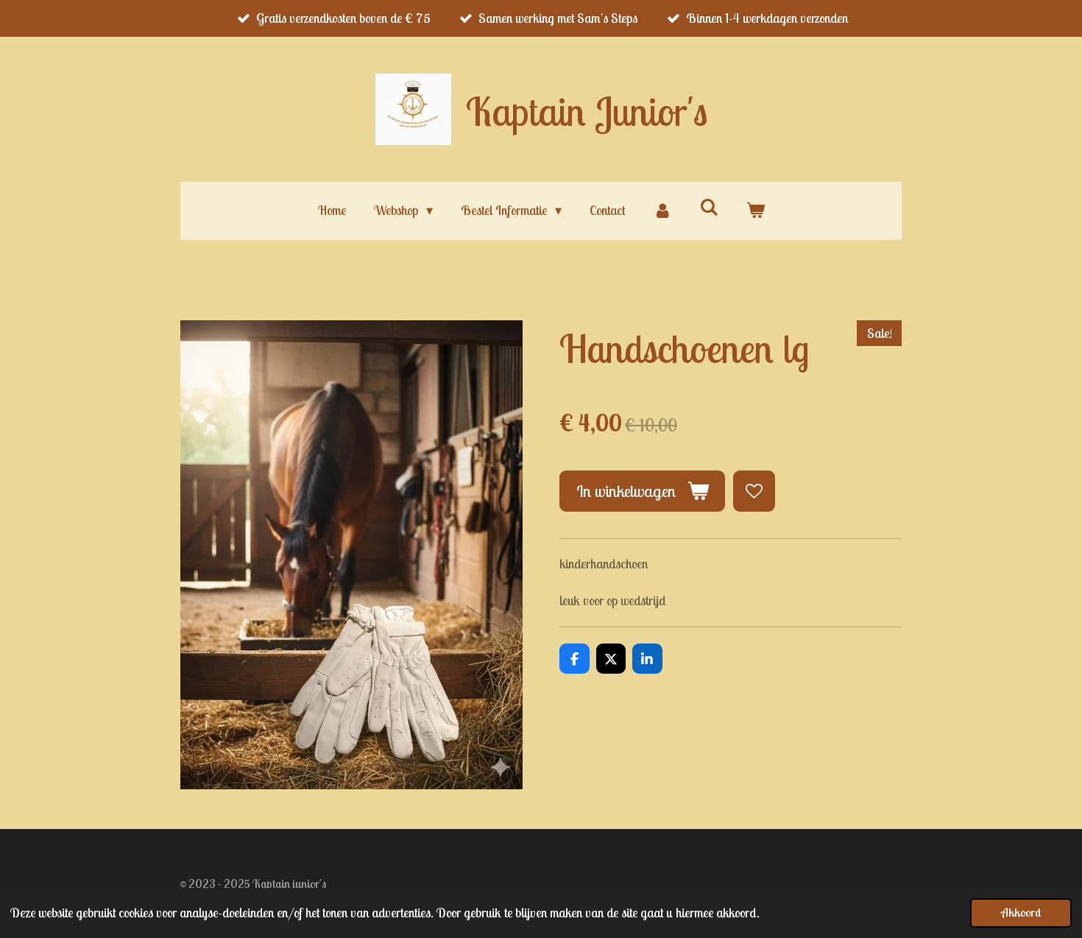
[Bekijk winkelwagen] (754, 210)
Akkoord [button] (1021, 912)
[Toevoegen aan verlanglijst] (753, 491)
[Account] (662, 210)
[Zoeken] (708, 207)
